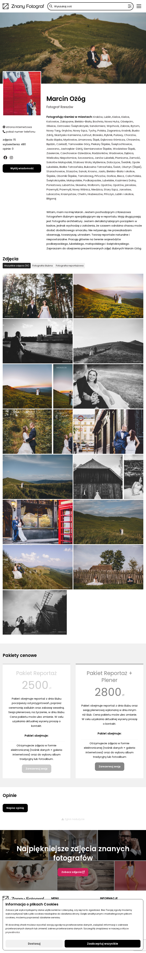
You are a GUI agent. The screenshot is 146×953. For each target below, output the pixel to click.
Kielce (116, 117)
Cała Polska (133, 176)
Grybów (67, 130)
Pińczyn (109, 194)
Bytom (135, 126)
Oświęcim (126, 121)
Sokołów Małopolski (59, 162)
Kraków (98, 117)
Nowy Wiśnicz (81, 189)
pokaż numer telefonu (20, 131)
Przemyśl (52, 189)
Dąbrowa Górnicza (113, 139)
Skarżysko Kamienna (67, 135)
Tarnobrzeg (85, 176)
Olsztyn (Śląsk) (131, 167)
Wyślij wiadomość (22, 168)
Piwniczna (121, 158)
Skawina (80, 185)
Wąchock (113, 126)
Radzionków (100, 153)
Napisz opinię (15, 808)
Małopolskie (74, 180)
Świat (117, 167)
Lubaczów (53, 194)
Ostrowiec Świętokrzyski (72, 126)
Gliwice (51, 126)
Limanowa (85, 139)
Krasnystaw (68, 194)
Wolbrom (93, 185)
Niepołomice (68, 158)
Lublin (107, 117)
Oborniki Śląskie (67, 176)
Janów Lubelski (104, 158)
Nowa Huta (112, 121)
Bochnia (98, 121)
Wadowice (116, 153)
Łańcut (87, 135)
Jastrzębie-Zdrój (71, 149)
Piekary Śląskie (100, 144)
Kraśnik (126, 130)
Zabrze (124, 126)
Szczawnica (85, 158)
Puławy (118, 135)
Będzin (50, 144)
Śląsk (96, 139)
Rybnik (108, 135)
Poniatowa (53, 185)
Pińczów (100, 176)
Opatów (106, 185)
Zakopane (67, 121)
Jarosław (125, 189)
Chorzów (130, 135)
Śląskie (50, 176)
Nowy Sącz (80, 130)
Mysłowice (70, 139)
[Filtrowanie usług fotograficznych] (130, 6)
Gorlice (111, 176)
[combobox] (90, 6)
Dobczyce (113, 162)
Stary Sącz (111, 189)
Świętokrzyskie (55, 180)
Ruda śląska (54, 139)
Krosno (92, 171)
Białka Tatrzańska (71, 167)
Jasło (101, 171)
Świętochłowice (121, 144)
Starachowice (55, 171)
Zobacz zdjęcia (71, 872)
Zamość (134, 158)
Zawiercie (52, 153)
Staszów (71, 171)
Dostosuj (34, 944)
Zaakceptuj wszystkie (102, 944)
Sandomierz (97, 126)
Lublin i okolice (124, 194)
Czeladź (61, 144)
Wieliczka (52, 158)
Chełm (81, 194)
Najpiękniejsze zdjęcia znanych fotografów (73, 853)
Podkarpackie (92, 180)
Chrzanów (133, 139)
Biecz (120, 176)
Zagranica (113, 130)
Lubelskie (108, 180)
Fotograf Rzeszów (59, 107)
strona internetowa (18, 127)
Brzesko (98, 135)
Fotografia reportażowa (70, 265)
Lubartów (68, 185)
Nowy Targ (53, 130)
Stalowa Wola (82, 162)
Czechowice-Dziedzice (75, 153)
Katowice (52, 121)
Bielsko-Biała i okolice (121, 171)
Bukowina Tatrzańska (98, 167)
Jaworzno (52, 149)
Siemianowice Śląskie (98, 149)
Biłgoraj (51, 198)
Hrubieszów (95, 194)
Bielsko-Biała (83, 121)
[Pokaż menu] (138, 6)
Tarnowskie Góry (79, 144)
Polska (101, 130)
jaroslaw (130, 185)
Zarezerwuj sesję (37, 768)
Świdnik (126, 162)
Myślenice (99, 162)
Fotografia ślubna (42, 265)
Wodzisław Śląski (124, 149)
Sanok (83, 171)
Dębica (128, 153)
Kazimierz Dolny (125, 180)
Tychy (92, 130)
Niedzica (97, 189)
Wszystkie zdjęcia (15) (16, 265)
